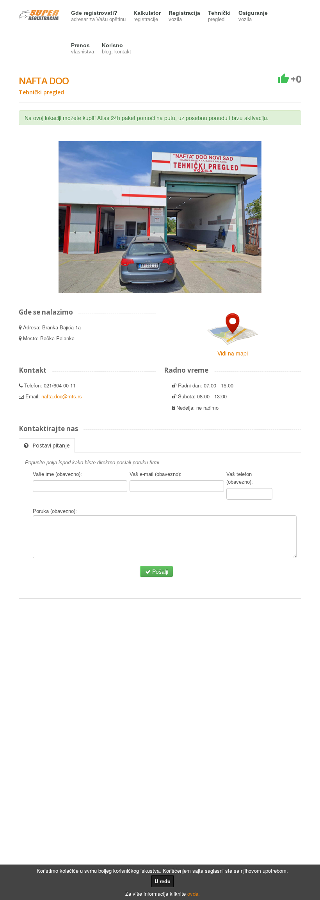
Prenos (82, 48)
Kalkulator (147, 16)
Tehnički (219, 16)
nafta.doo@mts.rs (61, 396)
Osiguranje (253, 16)
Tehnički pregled (41, 92)
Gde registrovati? (98, 16)
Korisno (116, 48)
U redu (163, 881)
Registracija (184, 16)
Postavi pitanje (51, 445)
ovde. (193, 893)
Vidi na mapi (232, 353)
